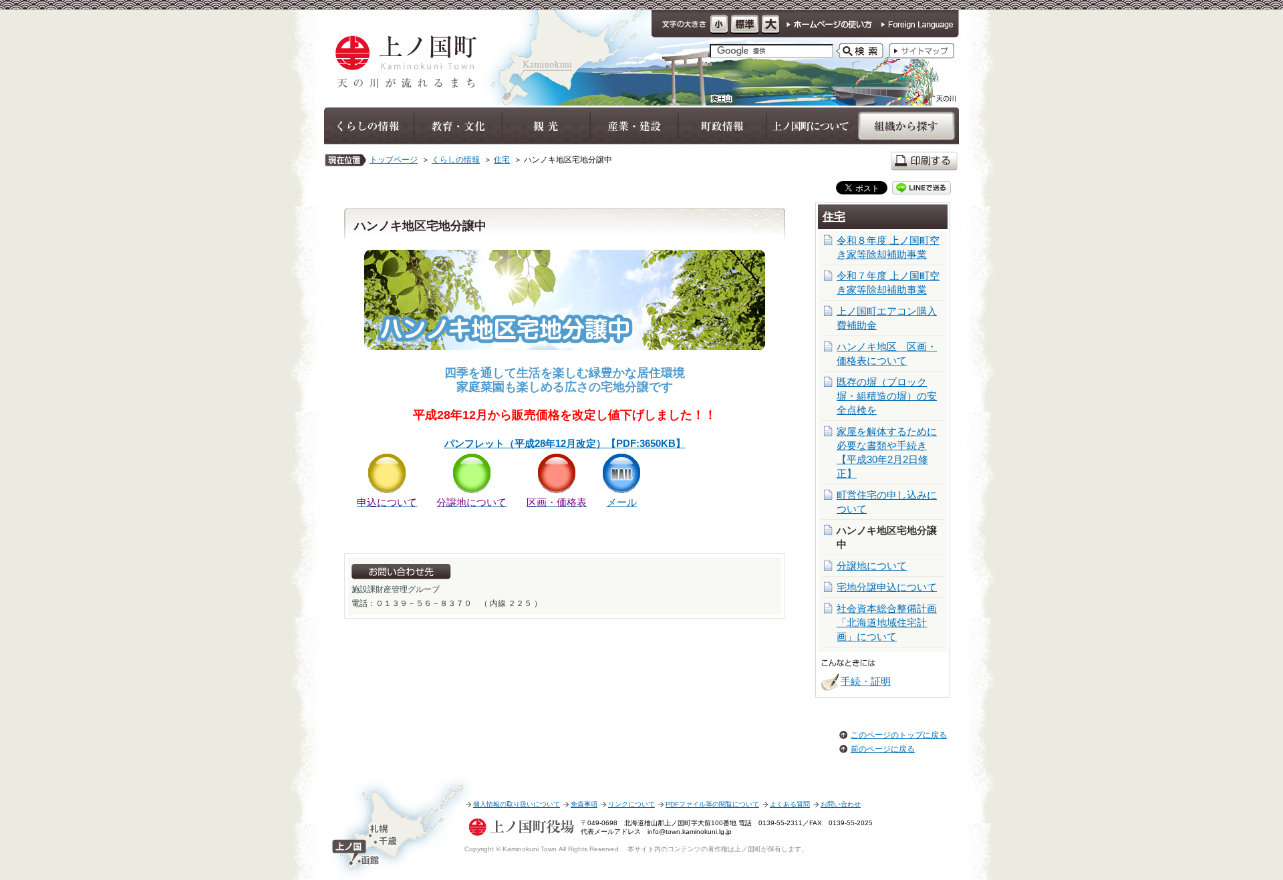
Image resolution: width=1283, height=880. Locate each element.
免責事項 (584, 804)
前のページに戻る (883, 749)
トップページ (394, 159)
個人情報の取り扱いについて (516, 804)
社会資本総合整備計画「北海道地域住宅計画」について (887, 622)
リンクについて (631, 804)
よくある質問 (790, 804)
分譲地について (872, 565)
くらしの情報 (456, 159)
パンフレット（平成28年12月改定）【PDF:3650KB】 (565, 443)
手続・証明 (866, 681)
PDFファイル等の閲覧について (712, 804)
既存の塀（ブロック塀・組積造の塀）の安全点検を (887, 396)
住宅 (502, 159)
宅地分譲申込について (887, 587)
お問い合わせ (841, 804)
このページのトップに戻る (899, 735)
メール (622, 502)
